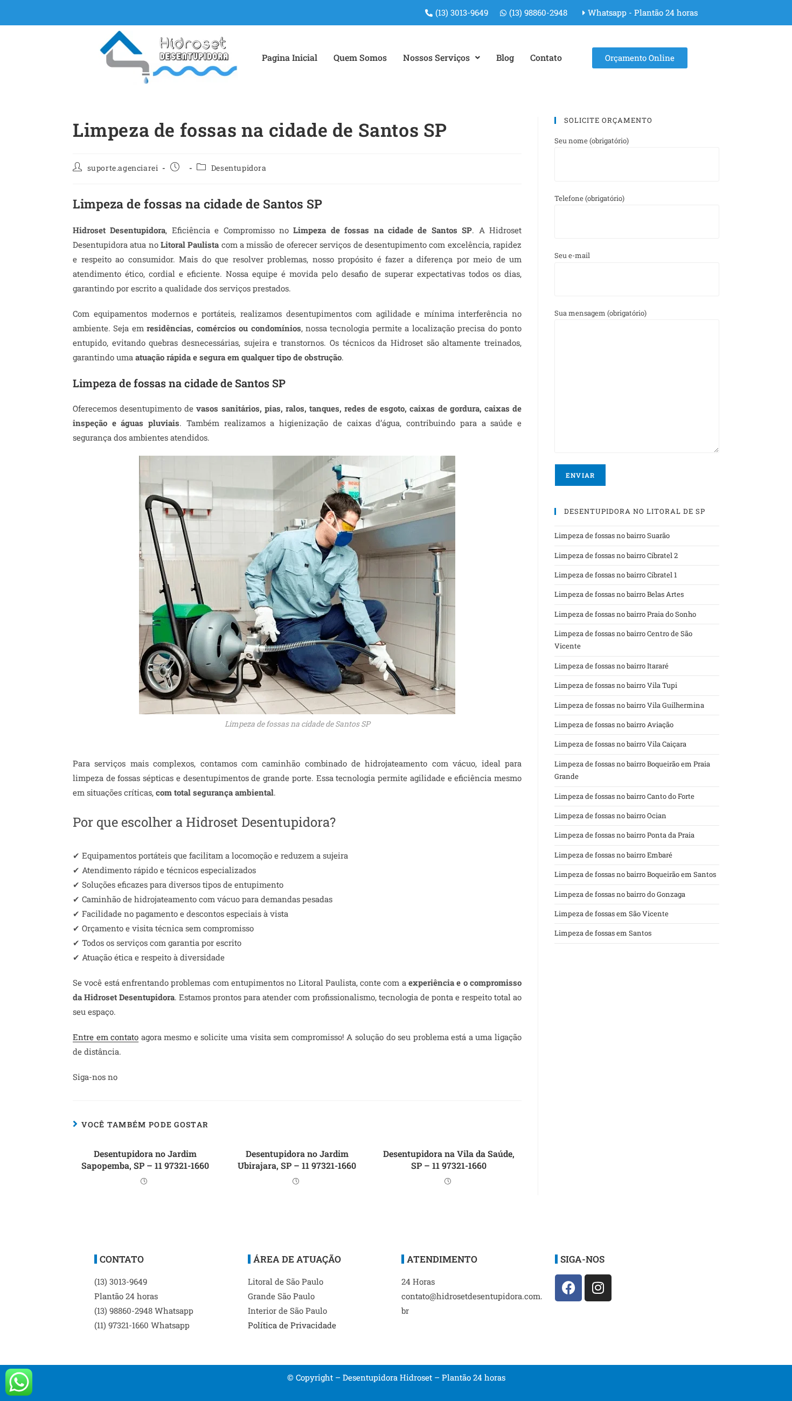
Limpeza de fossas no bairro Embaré (613, 855)
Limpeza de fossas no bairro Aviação (613, 724)
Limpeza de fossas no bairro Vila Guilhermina (629, 705)
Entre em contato (105, 1036)
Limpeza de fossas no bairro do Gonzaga (619, 894)
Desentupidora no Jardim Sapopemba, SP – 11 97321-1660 (145, 1159)
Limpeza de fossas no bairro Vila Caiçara (620, 744)
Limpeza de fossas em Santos (602, 933)
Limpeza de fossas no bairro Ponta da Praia (624, 835)
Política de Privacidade (292, 1325)
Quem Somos (360, 57)
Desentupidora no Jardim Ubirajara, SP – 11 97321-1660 (297, 1159)
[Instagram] (598, 1287)
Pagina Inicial (289, 57)
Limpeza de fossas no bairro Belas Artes (619, 594)
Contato (546, 57)
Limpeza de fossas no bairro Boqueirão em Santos (635, 874)
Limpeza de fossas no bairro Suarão (612, 535)
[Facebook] (568, 1287)
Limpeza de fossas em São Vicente (611, 913)
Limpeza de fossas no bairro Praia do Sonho (625, 614)
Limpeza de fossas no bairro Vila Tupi (615, 685)
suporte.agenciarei (122, 168)
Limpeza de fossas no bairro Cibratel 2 (616, 555)
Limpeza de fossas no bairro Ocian (610, 815)
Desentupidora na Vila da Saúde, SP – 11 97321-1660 (449, 1159)
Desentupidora (239, 168)
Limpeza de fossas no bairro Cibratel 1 (615, 575)
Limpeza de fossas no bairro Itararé (611, 666)
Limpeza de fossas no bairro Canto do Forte (624, 796)
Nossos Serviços (436, 57)
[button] (441, 57)
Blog (505, 57)
